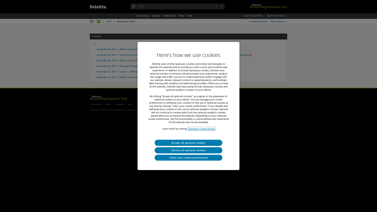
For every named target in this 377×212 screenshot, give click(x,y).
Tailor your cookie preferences (188, 157)
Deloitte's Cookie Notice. (201, 128)
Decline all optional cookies (188, 150)
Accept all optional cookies (188, 142)
